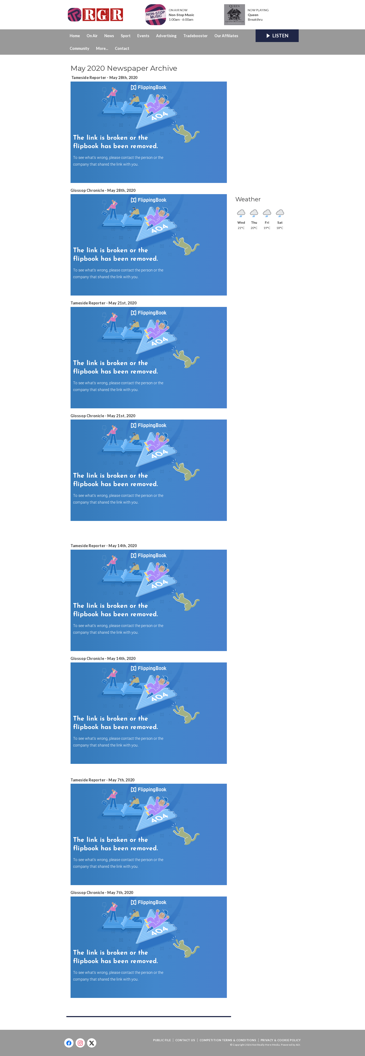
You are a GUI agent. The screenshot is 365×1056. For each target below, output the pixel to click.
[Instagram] (80, 1043)
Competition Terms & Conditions (228, 1040)
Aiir (298, 1044)
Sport (126, 35)
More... (102, 48)
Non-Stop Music (181, 15)
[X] (91, 1043)
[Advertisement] (267, 126)
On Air (92, 35)
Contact (122, 48)
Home (75, 35)
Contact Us (185, 1040)
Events (143, 35)
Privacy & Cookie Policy (281, 1040)
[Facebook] (69, 1043)
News (109, 35)
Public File (162, 1040)
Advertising (166, 35)
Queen (253, 15)
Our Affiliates (226, 35)
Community (79, 48)
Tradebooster (195, 35)
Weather (248, 199)
